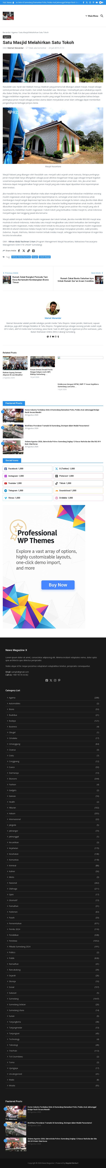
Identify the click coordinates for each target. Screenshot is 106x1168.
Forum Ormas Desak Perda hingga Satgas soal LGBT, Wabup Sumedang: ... (41, 372)
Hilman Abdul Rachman (21, 257)
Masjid (34, 257)
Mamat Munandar (15, 48)
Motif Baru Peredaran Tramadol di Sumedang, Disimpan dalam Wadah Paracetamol (57, 426)
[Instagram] (56, 336)
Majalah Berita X (72, 1163)
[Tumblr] (58, 336)
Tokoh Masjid (44, 257)
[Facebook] (50, 336)
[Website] (48, 336)
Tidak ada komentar (37, 48)
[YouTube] (53, 336)
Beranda (6, 32)
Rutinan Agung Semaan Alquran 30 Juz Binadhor (13, 373)
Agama (14, 32)
